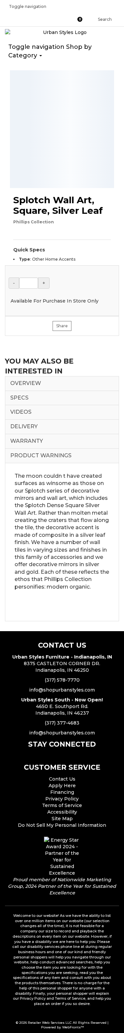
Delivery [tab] (24, 426)
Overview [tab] (25, 383)
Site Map (62, 819)
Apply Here (62, 786)
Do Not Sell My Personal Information (62, 825)
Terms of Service (62, 805)
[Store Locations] (63, 19)
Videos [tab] (20, 412)
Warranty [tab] (26, 441)
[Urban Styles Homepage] (62, 32)
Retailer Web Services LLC (50, 1022)
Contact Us (62, 779)
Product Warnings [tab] (40, 455)
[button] (82, 19)
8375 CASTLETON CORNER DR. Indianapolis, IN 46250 (62, 663)
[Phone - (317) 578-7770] (51, 19)
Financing (62, 792)
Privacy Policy (62, 799)
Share (62, 325)
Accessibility (62, 812)
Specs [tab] (19, 398)
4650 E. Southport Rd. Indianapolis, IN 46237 (62, 706)
